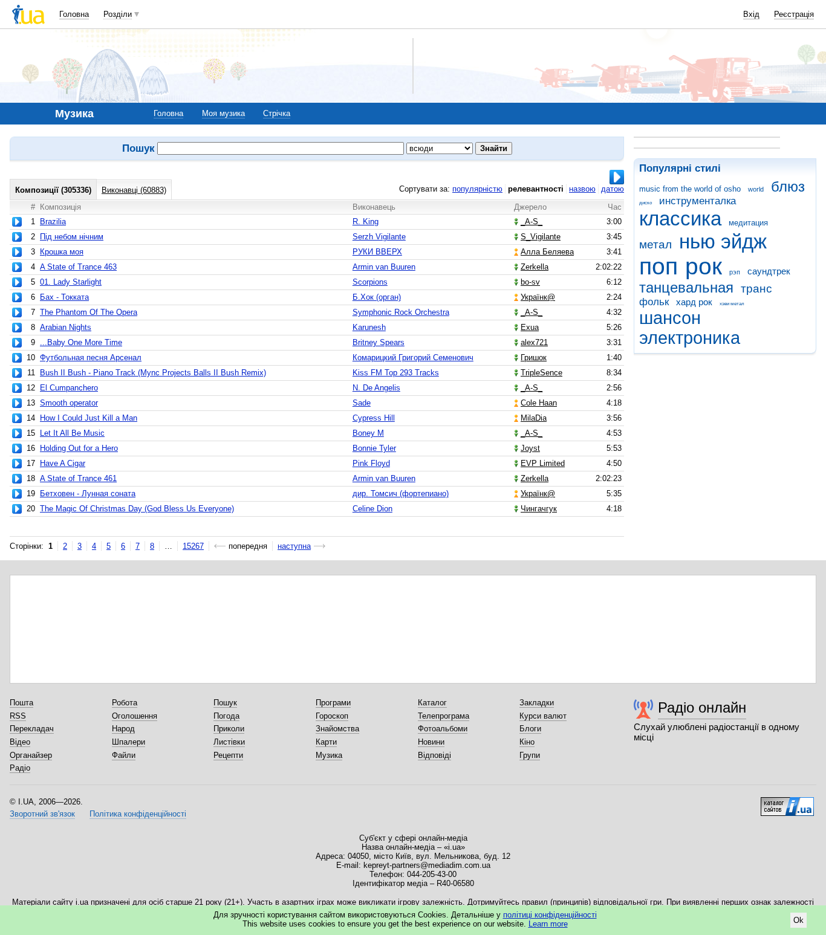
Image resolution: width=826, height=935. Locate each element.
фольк (654, 302)
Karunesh (369, 327)
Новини (431, 741)
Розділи (117, 14)
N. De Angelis (376, 387)
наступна (294, 546)
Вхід (751, 14)
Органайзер (31, 755)
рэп (734, 272)
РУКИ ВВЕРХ (377, 251)
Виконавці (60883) (134, 190)
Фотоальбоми (442, 728)
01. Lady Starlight (71, 281)
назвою (582, 188)
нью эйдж (723, 241)
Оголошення (134, 715)
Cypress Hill (374, 417)
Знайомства (337, 728)
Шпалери (128, 741)
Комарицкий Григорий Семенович (413, 357)
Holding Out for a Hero (79, 448)
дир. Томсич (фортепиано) (401, 493)
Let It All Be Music (72, 433)
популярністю (477, 188)
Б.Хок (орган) (377, 297)
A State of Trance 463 (78, 266)
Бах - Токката (64, 297)
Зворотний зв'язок (42, 813)
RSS (18, 715)
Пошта (21, 702)
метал (655, 244)
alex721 (534, 342)
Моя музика (223, 113)
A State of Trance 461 (78, 478)
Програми (333, 702)
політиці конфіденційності (550, 914)
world (756, 189)
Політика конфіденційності (137, 813)
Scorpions (370, 281)
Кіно (527, 741)
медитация (748, 222)
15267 (193, 546)
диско (645, 202)
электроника (689, 338)
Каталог (432, 702)
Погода (226, 715)
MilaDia (534, 417)
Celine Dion (372, 508)
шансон (670, 318)
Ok (798, 920)
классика (680, 218)
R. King (366, 221)
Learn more (548, 923)
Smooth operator (69, 402)
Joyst (530, 448)
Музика (329, 755)
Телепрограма (443, 715)
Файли (123, 755)
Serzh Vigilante (379, 236)
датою (612, 188)
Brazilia (53, 221)
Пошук (225, 702)
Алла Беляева (547, 251)
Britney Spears (379, 342)
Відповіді (434, 755)
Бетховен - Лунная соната (87, 493)
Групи (529, 755)
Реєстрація (794, 14)
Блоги (530, 728)
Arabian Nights (65, 327)
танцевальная (686, 288)
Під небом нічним (71, 236)
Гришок (534, 357)
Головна (74, 14)
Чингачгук (539, 508)
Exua (530, 327)
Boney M (368, 433)
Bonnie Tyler (374, 448)
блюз (788, 187)
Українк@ (538, 297)
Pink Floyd (371, 463)
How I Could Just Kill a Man (88, 417)
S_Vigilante (541, 236)
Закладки (536, 702)
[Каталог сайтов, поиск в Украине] (787, 802)
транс (756, 288)
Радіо (20, 767)
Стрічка (276, 113)
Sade (362, 402)
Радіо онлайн (702, 707)
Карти (326, 741)
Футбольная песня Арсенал (90, 357)
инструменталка (697, 201)
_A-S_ (531, 221)
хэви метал (732, 303)
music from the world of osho (690, 188)
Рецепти (228, 755)
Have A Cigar (62, 463)
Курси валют (543, 715)
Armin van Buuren (384, 266)
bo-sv (530, 281)
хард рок (694, 302)
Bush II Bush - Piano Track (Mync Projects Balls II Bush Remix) (153, 372)
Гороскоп (332, 715)
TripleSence (541, 372)
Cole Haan (539, 402)
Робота (124, 702)
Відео (20, 741)
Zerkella (534, 266)
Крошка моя (61, 251)
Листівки (229, 741)
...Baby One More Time (81, 342)
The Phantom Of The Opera (88, 312)
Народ (123, 728)
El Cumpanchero (69, 387)
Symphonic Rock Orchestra (401, 312)
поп (658, 266)
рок (703, 266)
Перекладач (32, 728)
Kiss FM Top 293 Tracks (396, 372)
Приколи (228, 728)
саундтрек (768, 271)
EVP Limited (543, 463)
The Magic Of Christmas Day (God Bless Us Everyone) (137, 508)
